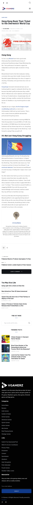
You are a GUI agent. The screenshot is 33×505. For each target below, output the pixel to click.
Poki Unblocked (6, 465)
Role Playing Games (7, 431)
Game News (5, 405)
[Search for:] (16, 323)
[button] (5, 248)
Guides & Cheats (6, 414)
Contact (4, 453)
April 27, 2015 (6, 293)
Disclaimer (5, 450)
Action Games (5, 425)
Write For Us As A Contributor (10, 445)
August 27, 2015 (6, 288)
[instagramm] (7, 3)
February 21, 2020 (7, 300)
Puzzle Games (6, 468)
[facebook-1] (3, 3)
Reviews (4, 408)
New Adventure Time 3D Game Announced (14, 291)
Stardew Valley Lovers (8, 471)
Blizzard (11, 58)
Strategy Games (6, 434)
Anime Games (6, 417)
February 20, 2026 (15, 360)
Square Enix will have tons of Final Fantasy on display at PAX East (16, 297)
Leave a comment (16, 271)
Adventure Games (7, 419)
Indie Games (5, 411)
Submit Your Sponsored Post (10, 442)
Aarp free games (6, 462)
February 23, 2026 (15, 351)
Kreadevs (4, 500)
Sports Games (6, 422)
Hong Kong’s (5, 87)
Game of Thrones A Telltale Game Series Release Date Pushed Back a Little (14, 304)
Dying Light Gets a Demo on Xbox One (13, 285)
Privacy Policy (5, 447)
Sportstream (5, 456)
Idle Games (5, 428)
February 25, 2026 (15, 340)
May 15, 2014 (5, 308)
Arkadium (4, 459)
